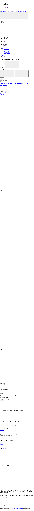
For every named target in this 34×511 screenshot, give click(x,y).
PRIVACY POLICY (5, 448)
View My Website (13, 89)
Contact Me (3, 54)
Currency (5, 56)
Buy (2, 48)
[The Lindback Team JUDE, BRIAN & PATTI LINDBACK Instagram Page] (18, 254)
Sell (2, 50)
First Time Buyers (6, 49)
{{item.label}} (6, 7)
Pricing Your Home (6, 51)
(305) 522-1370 (6, 92)
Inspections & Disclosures (7, 52)
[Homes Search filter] (22, 73)
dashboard (5, 2)
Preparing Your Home (7, 53)
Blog (2, 55)
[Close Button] (7, 73)
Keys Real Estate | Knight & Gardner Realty (17, 508)
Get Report (2, 400)
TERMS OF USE (4, 447)
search (1, 79)
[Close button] (12, 64)
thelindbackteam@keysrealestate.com (5, 89)
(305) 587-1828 (6, 91)
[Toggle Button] (14, 15)
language (5, 57)
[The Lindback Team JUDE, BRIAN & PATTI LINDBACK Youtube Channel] (18, 190)
